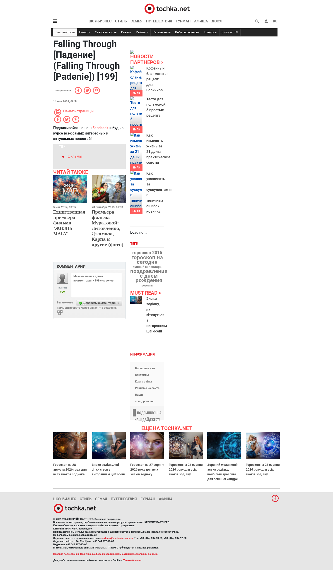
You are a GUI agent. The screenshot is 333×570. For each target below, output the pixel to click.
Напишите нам (145, 368)
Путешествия (159, 21)
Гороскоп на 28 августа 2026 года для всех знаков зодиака (70, 469)
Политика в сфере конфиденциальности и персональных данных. (119, 554)
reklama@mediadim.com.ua (117, 538)
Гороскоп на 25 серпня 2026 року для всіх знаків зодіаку (263, 469)
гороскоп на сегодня (147, 259)
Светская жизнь (106, 32)
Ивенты (126, 32)
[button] (266, 21)
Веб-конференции (187, 32)
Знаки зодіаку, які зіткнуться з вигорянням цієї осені (156, 314)
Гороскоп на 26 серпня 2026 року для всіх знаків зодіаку (186, 469)
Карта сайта (143, 381)
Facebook (100, 128)
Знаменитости (65, 32)
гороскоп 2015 (147, 253)
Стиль (121, 21)
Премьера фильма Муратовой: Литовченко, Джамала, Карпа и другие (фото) (107, 228)
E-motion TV (230, 32)
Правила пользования (66, 554)
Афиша (201, 21)
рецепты (147, 285)
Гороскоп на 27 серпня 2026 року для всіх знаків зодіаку (147, 469)
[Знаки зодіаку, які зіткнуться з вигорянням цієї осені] (136, 300)
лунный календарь (147, 267)
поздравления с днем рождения (148, 276)
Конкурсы (210, 32)
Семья (136, 21)
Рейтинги (142, 32)
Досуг (217, 21)
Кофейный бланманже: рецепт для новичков (157, 79)
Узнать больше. (132, 560)
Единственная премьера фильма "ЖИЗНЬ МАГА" (69, 223)
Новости (84, 32)
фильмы (75, 156)
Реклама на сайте (147, 388)
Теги (134, 243)
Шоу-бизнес (100, 21)
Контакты (142, 375)
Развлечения (162, 32)
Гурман (183, 21)
